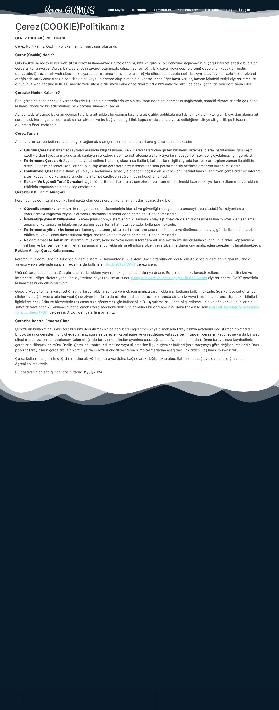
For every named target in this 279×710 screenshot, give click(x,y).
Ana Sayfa (116, 10)
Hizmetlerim (161, 10)
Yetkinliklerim (188, 10)
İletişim (244, 10)
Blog (228, 10)
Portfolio (212, 10)
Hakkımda (138, 10)
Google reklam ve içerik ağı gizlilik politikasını (169, 278)
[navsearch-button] (271, 9)
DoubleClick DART (120, 264)
